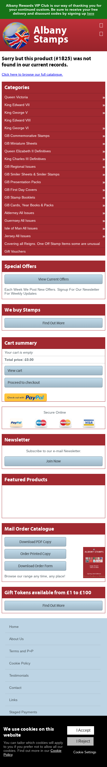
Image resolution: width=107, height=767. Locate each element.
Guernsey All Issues (20, 220)
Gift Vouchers (15, 251)
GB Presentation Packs (22, 182)
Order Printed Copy (35, 553)
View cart (15, 370)
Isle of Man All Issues (21, 228)
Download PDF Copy (35, 542)
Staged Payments (23, 712)
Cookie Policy (19, 663)
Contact (15, 688)
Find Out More (54, 323)
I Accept (83, 730)
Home (14, 627)
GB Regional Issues (20, 166)
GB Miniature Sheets (20, 143)
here (90, 13)
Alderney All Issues (19, 213)
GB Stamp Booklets (19, 197)
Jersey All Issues (17, 236)
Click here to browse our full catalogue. (32, 74)
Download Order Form (35, 566)
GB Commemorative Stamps (27, 136)
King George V (16, 112)
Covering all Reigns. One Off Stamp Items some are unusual (52, 244)
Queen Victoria (16, 97)
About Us (16, 639)
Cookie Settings (84, 752)
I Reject (83, 741)
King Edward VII (17, 105)
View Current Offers (53, 279)
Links (13, 700)
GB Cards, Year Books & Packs (29, 205)
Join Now (53, 461)
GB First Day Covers (20, 190)
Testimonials (19, 675)
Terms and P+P (21, 651)
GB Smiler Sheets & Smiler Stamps (31, 174)
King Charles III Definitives (25, 159)
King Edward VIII (17, 120)
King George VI (16, 128)
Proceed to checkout (24, 382)
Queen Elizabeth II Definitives (27, 151)
